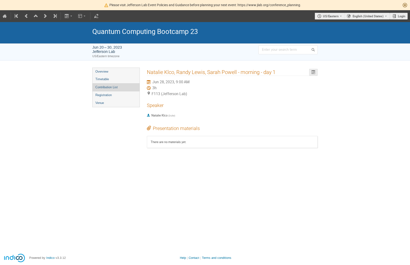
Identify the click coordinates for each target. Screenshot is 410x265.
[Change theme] (82, 16)
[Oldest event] (17, 16)
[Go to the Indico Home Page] (4, 16)
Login (401, 16)
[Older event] (26, 16)
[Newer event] (45, 16)
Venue (99, 103)
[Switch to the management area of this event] (96, 16)
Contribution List (106, 87)
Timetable (102, 79)
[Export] (68, 16)
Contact (194, 258)
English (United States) (368, 16)
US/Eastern (331, 16)
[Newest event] (54, 16)
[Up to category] (36, 16)
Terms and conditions (216, 258)
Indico (50, 258)
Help (183, 258)
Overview (101, 71)
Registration (103, 95)
